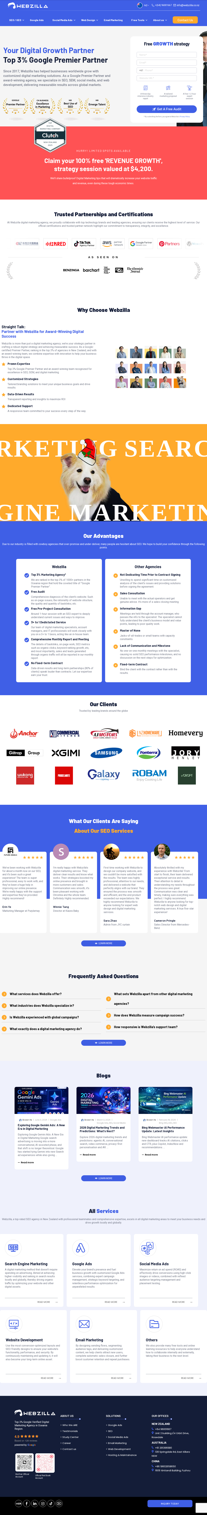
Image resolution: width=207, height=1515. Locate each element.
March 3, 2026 (103, 1119)
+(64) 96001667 (163, 5)
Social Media (119, 1123)
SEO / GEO (15, 20)
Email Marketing (113, 20)
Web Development (119, 1449)
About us (158, 20)
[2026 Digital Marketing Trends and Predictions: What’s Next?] (103, 1100)
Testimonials (70, 1431)
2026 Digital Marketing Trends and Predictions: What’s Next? (102, 1129)
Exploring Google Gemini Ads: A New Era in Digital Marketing (41, 1126)
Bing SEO (163, 1123)
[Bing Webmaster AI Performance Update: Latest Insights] (165, 1100)
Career (66, 1443)
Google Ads (37, 20)
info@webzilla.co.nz (188, 5)
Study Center (70, 1437)
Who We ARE (69, 1425)
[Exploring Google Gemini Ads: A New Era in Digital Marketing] (41, 1100)
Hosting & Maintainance (122, 1455)
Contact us (69, 1449)
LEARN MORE (105, 943)
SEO (111, 1123)
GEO (170, 1123)
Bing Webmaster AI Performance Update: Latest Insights (163, 1129)
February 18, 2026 (167, 1119)
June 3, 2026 (41, 1119)
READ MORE (44, 1302)
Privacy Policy (184, 117)
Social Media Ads (62, 20)
